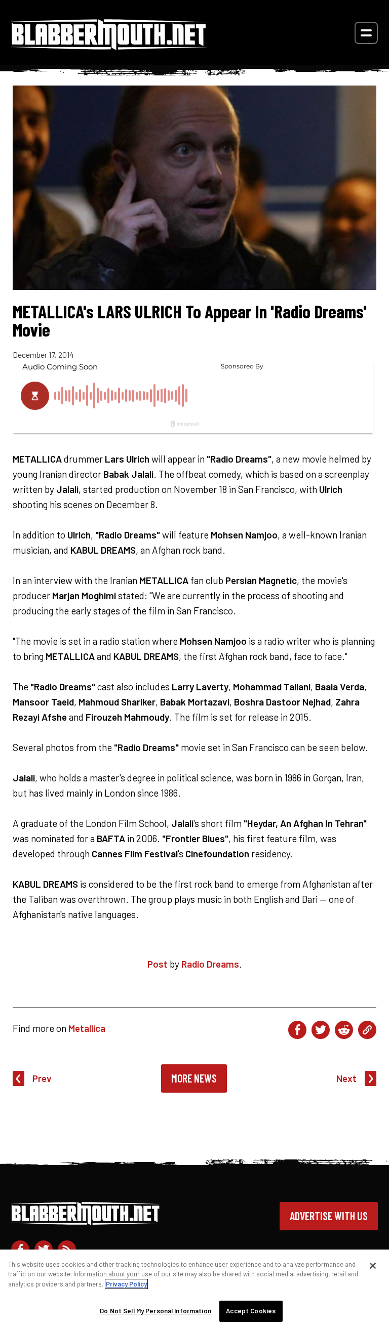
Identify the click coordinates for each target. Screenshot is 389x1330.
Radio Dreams (210, 964)
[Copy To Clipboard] (367, 1030)
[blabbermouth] (109, 46)
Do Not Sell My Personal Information (155, 1311)
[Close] (373, 1266)
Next (346, 1078)
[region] (194, 1290)
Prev (42, 1078)
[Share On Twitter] (321, 1030)
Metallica (86, 1028)
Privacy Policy (126, 1284)
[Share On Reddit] (344, 1030)
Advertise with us (329, 1215)
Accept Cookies (251, 1311)
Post (157, 964)
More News (194, 1078)
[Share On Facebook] (297, 1030)
